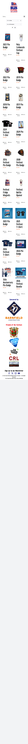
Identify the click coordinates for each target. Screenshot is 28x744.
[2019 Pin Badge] (20, 70)
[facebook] (9, 373)
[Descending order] (20, 20)
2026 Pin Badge (19, 252)
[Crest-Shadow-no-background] (14, 327)
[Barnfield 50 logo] (14, 301)
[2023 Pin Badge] (7, 37)
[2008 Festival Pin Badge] (20, 152)
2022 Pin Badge (6, 79)
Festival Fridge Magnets (6, 192)
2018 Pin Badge (6, 106)
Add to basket (5, 55)
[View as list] (15, 27)
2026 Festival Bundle (19, 283)
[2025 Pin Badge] (7, 213)
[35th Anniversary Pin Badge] (7, 272)
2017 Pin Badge (19, 106)
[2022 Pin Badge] (7, 70)
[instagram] (16, 373)
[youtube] (19, 373)
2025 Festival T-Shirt (19, 224)
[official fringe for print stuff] (14, 348)
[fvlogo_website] (14, 362)
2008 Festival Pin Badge (20, 162)
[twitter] (12, 373)
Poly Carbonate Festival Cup (20, 48)
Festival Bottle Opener (19, 192)
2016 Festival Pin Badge (7, 162)
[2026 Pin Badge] (20, 244)
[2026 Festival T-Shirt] (7, 243)
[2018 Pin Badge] (7, 97)
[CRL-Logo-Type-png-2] (14, 357)
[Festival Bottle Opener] (20, 182)
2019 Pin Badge (19, 79)
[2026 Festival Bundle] (20, 273)
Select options (5, 143)
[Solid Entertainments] (14, 365)
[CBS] (14, 338)
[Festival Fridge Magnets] (7, 182)
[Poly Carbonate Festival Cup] (20, 37)
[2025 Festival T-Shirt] (20, 213)
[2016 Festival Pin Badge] (7, 152)
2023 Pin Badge (6, 46)
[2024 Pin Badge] (20, 124)
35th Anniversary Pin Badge (8, 282)
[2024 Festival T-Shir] (7, 123)
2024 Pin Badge (19, 133)
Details (10, 54)
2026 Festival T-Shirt (6, 252)
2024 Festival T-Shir (6, 132)
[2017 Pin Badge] (20, 97)
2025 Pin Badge (6, 223)
